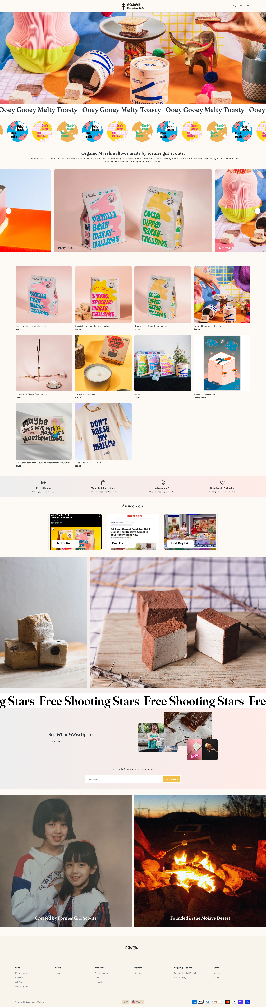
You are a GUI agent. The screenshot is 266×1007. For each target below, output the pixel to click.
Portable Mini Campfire (85, 394)
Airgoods (99, 982)
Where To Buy (21, 987)
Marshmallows (21, 973)
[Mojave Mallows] (133, 6)
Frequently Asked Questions (186, 973)
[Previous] (9, 211)
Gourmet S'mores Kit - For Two (207, 326)
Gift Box (137, 394)
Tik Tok (217, 977)
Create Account (101, 973)
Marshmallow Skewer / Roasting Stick (32, 394)
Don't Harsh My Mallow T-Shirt (88, 462)
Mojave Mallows (37, 1002)
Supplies (19, 977)
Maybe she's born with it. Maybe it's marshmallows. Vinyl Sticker (43, 462)
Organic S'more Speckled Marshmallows (92, 326)
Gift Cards (19, 982)
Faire (97, 977)
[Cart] (248, 6)
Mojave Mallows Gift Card (205, 394)
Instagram (218, 973)
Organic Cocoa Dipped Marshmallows (150, 326)
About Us (59, 973)
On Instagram (54, 741)
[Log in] (241, 6)
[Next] (257, 211)
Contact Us (139, 973)
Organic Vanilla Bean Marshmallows (31, 326)
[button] (17, 6)
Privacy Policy (180, 977)
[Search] (234, 6)
